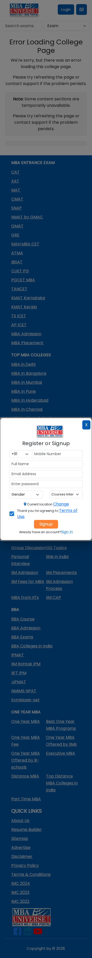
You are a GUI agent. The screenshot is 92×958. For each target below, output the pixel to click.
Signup (46, 524)
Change (61, 504)
